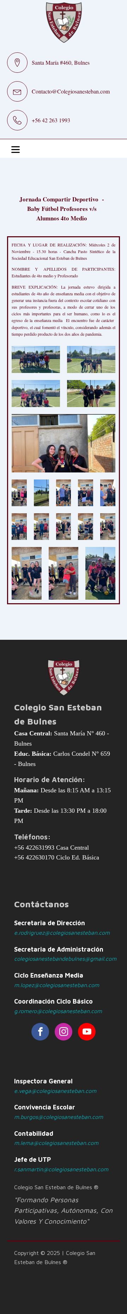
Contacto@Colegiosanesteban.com (71, 91)
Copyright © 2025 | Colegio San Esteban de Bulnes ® (54, 1257)
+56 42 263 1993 (51, 120)
